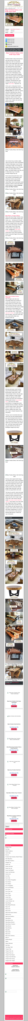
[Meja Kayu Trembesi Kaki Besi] (14, 762)
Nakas (7, 941)
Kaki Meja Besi (9, 858)
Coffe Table (8, 853)
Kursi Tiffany (8, 895)
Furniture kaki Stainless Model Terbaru (14, 856)
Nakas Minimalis (9, 943)
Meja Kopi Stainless (10, 916)
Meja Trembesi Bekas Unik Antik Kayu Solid (13, 10)
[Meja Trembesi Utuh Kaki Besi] (14, 716)
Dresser (7, 854)
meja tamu (8, 933)
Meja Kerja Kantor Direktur (11, 912)
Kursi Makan (8, 883)
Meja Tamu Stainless (10, 935)
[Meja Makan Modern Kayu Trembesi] (14, 785)
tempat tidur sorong (10, 958)
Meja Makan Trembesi (15, 29)
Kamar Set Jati (9, 868)
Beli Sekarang (9, 35)
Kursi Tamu (8, 889)
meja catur (8, 908)
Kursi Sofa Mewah (9, 887)
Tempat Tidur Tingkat (10, 960)
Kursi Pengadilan (9, 885)
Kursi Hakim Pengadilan (11, 879)
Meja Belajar (8, 903)
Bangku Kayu (8, 847)
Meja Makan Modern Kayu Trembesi (14, 792)
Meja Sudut (8, 931)
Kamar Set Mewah (10, 870)
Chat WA (14, 706)
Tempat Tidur (8, 949)
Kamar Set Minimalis (10, 872)
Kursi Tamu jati (9, 891)
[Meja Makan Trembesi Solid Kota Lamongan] (14, 808)
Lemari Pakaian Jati (10, 901)
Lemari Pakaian (9, 899)
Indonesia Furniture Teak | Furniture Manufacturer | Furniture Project (14, 1018)
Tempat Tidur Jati (9, 951)
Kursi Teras (8, 893)
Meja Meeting (8, 927)
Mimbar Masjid (9, 939)
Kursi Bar (8, 876)
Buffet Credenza (9, 851)
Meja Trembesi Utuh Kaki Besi (14, 724)
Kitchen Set (8, 874)
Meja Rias (8, 929)
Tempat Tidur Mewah (10, 954)
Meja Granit (8, 910)
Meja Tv (7, 937)
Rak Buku (8, 945)
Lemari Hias (8, 897)
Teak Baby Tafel (9, 947)
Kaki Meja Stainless (10, 860)
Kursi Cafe (8, 878)
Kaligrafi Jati (8, 862)
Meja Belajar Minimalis (10, 904)
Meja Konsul (8, 914)
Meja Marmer (8, 926)
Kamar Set (8, 864)
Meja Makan (8, 918)
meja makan (11, 83)
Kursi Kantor (8, 881)
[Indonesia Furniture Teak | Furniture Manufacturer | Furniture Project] (14, 6)
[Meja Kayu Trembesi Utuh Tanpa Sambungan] (14, 693)
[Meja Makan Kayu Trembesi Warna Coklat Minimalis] (14, 739)
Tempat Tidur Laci (9, 952)
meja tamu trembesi (9, 313)
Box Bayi (7, 849)
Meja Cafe (8, 906)
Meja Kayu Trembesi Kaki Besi (14, 769)
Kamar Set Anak (9, 866)
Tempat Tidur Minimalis (11, 956)
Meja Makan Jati (9, 920)
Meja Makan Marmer (10, 922)
